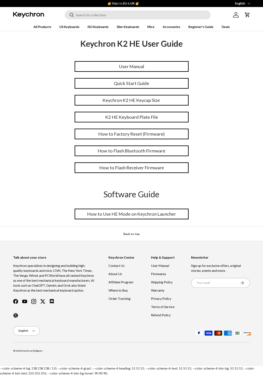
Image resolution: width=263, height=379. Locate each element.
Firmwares (158, 274)
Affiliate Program (120, 282)
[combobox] (138, 14)
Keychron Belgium (32, 350)
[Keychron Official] (15, 315)
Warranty (157, 290)
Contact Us (116, 265)
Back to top (131, 234)
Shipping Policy (162, 282)
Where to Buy (118, 290)
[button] (247, 14)
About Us (115, 274)
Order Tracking (119, 298)
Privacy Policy (161, 298)
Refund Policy (161, 315)
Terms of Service (162, 307)
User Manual (160, 265)
